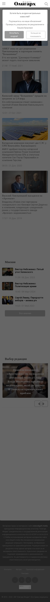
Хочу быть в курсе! (14, 34)
